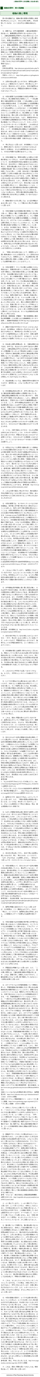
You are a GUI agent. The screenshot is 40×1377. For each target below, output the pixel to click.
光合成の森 (34, 1)
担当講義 (26, 1)
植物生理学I (18, 1)
